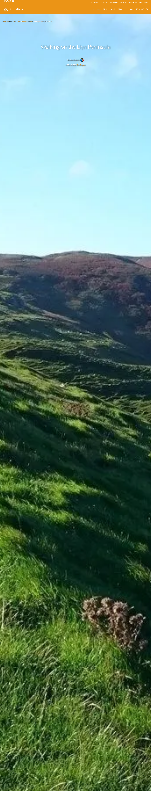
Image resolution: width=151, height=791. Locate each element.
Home (4, 21)
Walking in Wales (27, 21)
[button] (147, 9)
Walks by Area (11, 21)
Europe (19, 21)
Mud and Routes (17, 9)
